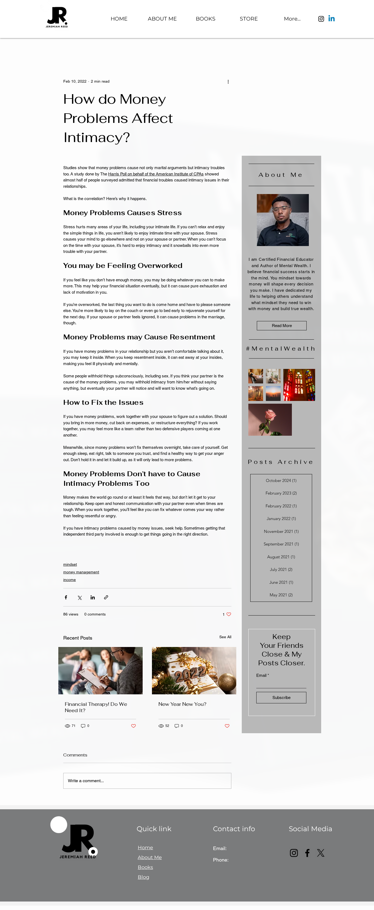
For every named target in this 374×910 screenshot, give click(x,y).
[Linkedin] (331, 19)
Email (261, 675)
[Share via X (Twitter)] (79, 597)
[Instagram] (321, 19)
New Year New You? (182, 704)
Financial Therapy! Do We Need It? (96, 707)
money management (81, 572)
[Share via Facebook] (65, 597)
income (69, 579)
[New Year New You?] (194, 670)
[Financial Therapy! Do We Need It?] (100, 670)
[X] (320, 853)
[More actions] (228, 81)
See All (225, 637)
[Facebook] (307, 853)
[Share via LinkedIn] (92, 597)
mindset (70, 564)
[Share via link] (106, 597)
